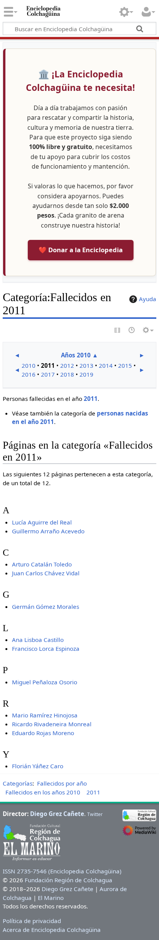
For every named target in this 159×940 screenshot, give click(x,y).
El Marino (51, 897)
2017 (48, 374)
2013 (86, 365)
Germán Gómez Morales (45, 606)
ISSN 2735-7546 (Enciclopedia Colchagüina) (62, 871)
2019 (86, 374)
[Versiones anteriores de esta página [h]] (132, 330)
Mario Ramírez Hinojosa (45, 715)
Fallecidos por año (62, 783)
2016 (29, 374)
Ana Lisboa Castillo (38, 639)
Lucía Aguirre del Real (42, 522)
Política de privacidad (32, 921)
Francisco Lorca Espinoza (46, 648)
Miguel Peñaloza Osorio (44, 682)
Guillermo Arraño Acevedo (48, 531)
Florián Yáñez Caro (37, 766)
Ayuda (147, 299)
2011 (91, 398)
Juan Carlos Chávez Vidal (46, 573)
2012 (67, 365)
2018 (67, 374)
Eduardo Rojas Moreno (43, 733)
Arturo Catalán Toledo (42, 564)
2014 (106, 365)
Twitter (95, 814)
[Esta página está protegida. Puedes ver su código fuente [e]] (117, 330)
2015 (125, 365)
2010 (29, 365)
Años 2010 (76, 355)
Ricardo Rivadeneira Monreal (51, 724)
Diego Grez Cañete (57, 814)
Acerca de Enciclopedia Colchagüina (52, 929)
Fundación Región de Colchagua (68, 880)
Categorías (17, 783)
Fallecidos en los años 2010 (42, 792)
